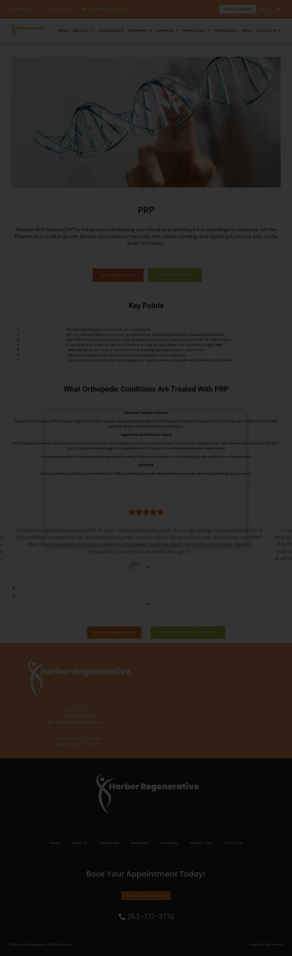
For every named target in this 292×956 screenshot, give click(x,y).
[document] (146, 478)
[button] (240, 417)
